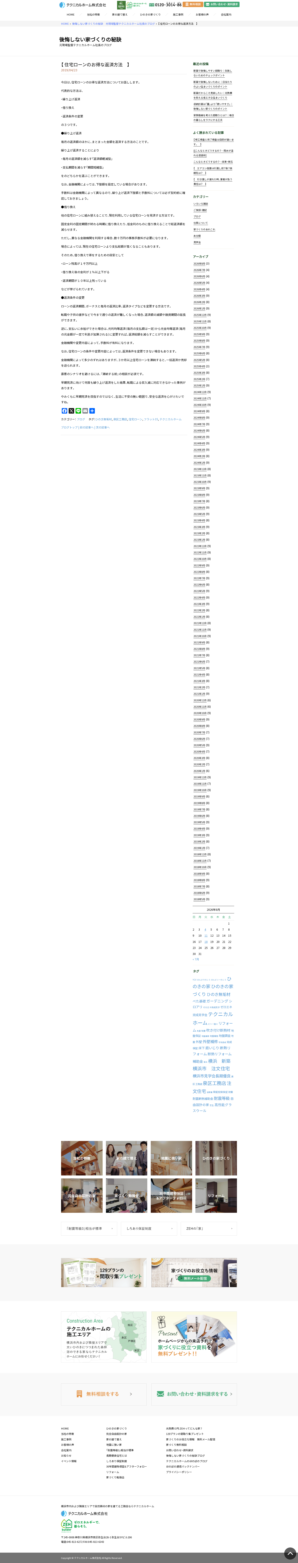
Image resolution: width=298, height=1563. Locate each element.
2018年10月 (200, 867)
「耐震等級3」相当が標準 (120, 1450)
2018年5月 (199, 899)
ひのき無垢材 (103, 419)
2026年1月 (199, 308)
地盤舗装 (205, 1036)
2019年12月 (200, 777)
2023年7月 (199, 501)
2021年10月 (200, 636)
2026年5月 (199, 282)
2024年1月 (199, 462)
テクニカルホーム (171, 419)
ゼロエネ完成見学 (211, 1007)
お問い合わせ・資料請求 (179, 1450)
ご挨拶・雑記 (200, 210)
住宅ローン (135, 419)
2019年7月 (199, 809)
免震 (199, 1031)
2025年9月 (199, 334)
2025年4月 (199, 366)
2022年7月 (199, 578)
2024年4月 (199, 443)
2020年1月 (199, 771)
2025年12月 (200, 315)
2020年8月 (199, 726)
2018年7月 (199, 886)
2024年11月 (200, 398)
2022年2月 (199, 610)
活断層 (209, 1092)
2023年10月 (200, 482)
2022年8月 (199, 571)
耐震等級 (222, 1098)
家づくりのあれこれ (204, 229)
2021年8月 (199, 649)
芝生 (212, 1105)
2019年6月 (199, 816)
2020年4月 (199, 751)
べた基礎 (199, 1001)
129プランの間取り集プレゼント (185, 1434)
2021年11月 (200, 629)
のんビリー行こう (218, 979)
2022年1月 (199, 616)
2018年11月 (200, 860)
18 (206, 942)
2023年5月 (199, 514)
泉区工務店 (120, 419)
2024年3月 (199, 449)
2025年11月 (200, 321)
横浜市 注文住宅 (211, 1068)
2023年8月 (199, 494)
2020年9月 (199, 719)
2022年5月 (199, 591)
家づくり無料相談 (176, 1445)
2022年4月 (199, 597)
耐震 (230, 1092)
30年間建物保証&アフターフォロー (126, 1466)
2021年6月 (199, 661)
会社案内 (226, 14)
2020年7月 (199, 732)
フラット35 (151, 419)
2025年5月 (199, 360)
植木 (205, 1062)
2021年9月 (199, 642)
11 (206, 935)
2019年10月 (200, 790)
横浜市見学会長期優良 (212, 1076)
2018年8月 (199, 880)
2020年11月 (200, 706)
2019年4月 (199, 828)
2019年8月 (199, 803)
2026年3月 (199, 295)
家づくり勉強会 (115, 1477)
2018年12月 (200, 854)
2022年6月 (199, 584)
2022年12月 (200, 546)
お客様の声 (202, 14)
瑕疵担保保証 (220, 1092)
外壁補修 (210, 1041)
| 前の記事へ (86, 427)
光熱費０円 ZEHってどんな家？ (184, 1428)
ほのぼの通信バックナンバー (183, 1466)
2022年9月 (199, 565)
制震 (203, 1030)
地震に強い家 (114, 1445)
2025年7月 (199, 347)
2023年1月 (199, 539)
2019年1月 (199, 848)
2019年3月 (199, 835)
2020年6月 (199, 738)
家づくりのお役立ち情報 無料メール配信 (190, 1439)
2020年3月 (199, 758)
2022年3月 (199, 604)
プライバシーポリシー (179, 1472)
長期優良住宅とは (116, 1455)
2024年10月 (200, 405)
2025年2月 (199, 379)
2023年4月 (199, 520)
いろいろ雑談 (200, 203)
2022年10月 (200, 559)
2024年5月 (199, 437)
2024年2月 (199, 456)
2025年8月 (199, 340)
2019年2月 (199, 841)
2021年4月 (199, 674)
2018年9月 (199, 873)
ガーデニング (217, 1001)
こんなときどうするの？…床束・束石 (213, 161)
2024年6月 (199, 430)
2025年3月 (199, 372)
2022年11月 (200, 552)
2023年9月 (199, 488)
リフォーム (112, 1472)
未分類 (197, 235)
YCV (194, 979)
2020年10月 (200, 713)
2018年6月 (199, 893)
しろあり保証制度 (116, 1461)
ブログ (81, 419)
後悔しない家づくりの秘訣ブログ (185, 1455)
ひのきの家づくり (150, 14)
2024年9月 (199, 411)
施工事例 (178, 14)
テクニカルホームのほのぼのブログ (186, 1461)
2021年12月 (200, 623)
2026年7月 (199, 270)
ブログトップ (69, 427)
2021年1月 (199, 693)
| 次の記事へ (102, 427)
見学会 (197, 242)
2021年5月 (199, 668)
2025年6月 (199, 353)
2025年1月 (199, 385)
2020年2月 (199, 764)
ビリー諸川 (213, 1024)
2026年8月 (199, 263)
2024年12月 (200, 392)
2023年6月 (199, 507)
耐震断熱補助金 (203, 1098)
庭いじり (212, 1047)
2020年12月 (200, 700)
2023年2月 (199, 533)
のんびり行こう (203, 979)
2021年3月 (199, 681)
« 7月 (196, 959)
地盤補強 (214, 1036)
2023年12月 (200, 469)
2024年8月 (199, 417)
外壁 (199, 1041)
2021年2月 (199, 687)
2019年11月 (200, 783)
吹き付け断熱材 (218, 1030)
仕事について (200, 222)
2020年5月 (199, 745)
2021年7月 (199, 655)
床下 (201, 1048)
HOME (70, 14)
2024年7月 (199, 424)
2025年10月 (200, 327)
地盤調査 (225, 1035)
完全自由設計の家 (116, 1434)
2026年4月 (199, 289)
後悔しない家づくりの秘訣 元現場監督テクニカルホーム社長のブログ (113, 23)
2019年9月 (199, 796)
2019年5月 (199, 822)
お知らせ (66, 1455)
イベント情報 (69, 1461)
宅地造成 (222, 1042)
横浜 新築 (219, 1061)
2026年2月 (199, 302)
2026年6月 (199, 276)
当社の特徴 (93, 14)
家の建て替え (120, 14)
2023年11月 (200, 475)
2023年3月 (199, 527)
